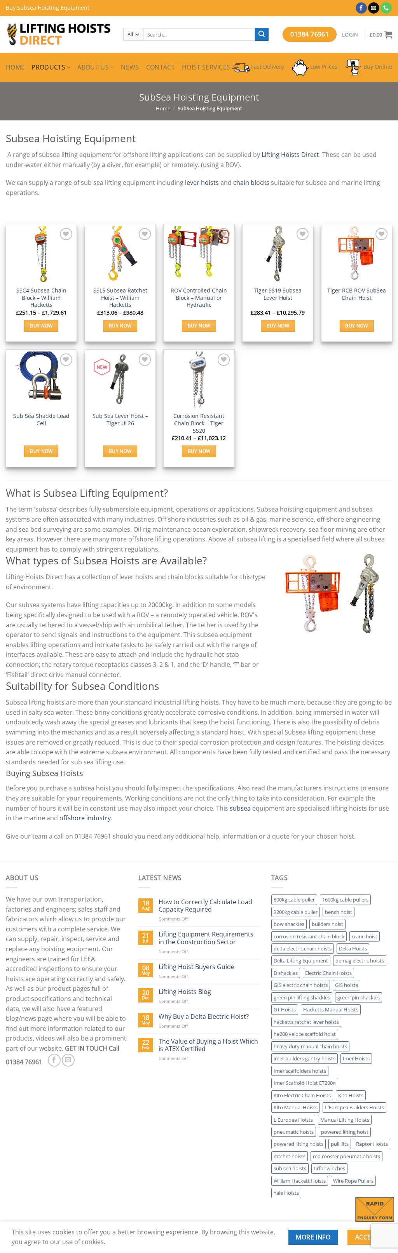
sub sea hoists (290, 1168)
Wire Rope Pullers (353, 1180)
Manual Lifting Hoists (344, 1119)
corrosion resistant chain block (309, 936)
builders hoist (327, 924)
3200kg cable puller (296, 911)
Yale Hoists (286, 1192)
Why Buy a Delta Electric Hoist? (204, 1016)
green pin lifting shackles (302, 997)
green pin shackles (358, 997)
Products (48, 67)
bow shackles (289, 924)
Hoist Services (206, 67)
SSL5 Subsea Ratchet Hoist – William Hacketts (120, 297)
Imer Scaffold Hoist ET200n (305, 1082)
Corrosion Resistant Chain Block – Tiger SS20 (198, 423)
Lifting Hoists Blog (185, 991)
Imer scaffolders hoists (300, 1070)
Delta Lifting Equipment (301, 960)
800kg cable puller (294, 899)
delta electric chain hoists (303, 948)
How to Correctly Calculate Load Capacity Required (205, 905)
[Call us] (386, 8)
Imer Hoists (356, 1058)
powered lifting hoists (298, 1143)
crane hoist (364, 936)
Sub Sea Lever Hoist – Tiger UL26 (120, 419)
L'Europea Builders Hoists (354, 1107)
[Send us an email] (373, 8)
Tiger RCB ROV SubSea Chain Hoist (356, 294)
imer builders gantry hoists (304, 1058)
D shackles (286, 972)
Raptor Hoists (372, 1143)
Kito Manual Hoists (296, 1107)
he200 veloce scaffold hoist (305, 1033)
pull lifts (340, 1143)
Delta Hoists (353, 948)
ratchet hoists (289, 1156)
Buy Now (41, 326)
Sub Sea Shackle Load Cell (41, 419)
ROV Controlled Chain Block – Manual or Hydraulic (199, 297)
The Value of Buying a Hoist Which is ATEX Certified (208, 1045)
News (130, 67)
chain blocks (251, 182)
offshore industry (85, 818)
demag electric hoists (359, 960)
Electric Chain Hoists (328, 972)
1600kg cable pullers (345, 899)
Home (15, 67)
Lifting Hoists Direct (290, 154)
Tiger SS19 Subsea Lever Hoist (278, 294)
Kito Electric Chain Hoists (302, 1095)
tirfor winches (329, 1168)
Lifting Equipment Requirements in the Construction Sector (206, 938)
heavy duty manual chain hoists (310, 1046)
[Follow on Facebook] (361, 8)
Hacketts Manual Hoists (330, 1009)
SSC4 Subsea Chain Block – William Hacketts (41, 297)
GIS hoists (346, 985)
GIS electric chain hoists (301, 985)
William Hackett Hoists (300, 1180)
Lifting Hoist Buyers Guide (196, 967)
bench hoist (338, 911)
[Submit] (261, 34)
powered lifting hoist (344, 1131)
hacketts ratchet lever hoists (306, 1021)
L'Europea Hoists (293, 1119)
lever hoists (202, 182)
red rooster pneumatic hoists (346, 1156)
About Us (93, 67)
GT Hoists (285, 1009)
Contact (160, 67)
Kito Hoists (350, 1095)
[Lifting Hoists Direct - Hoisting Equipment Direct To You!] (59, 34)
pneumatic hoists (294, 1131)
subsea (240, 808)
